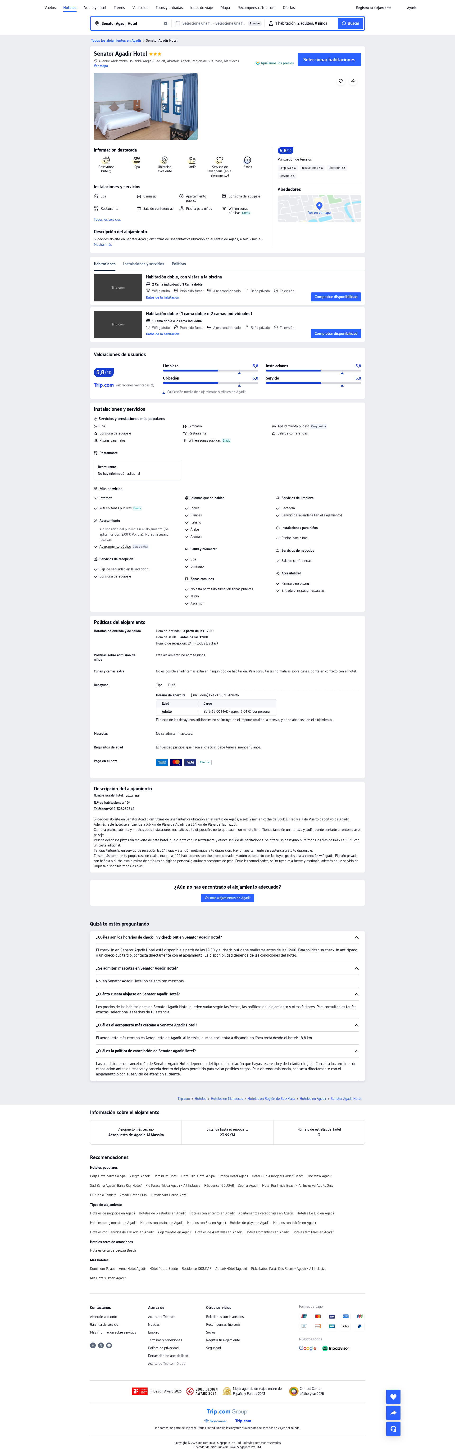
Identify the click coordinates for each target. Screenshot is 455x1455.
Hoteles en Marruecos (227, 1099)
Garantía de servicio (104, 1324)
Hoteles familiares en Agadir (312, 1232)
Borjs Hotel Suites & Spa (108, 1176)
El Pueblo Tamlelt (103, 1195)
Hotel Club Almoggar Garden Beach (278, 1176)
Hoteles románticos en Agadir (267, 1232)
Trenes (119, 8)
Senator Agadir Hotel (120, 53)
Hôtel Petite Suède (164, 1269)
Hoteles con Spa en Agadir (206, 1223)
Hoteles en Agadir (313, 1099)
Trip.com (184, 1099)
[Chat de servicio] (393, 1429)
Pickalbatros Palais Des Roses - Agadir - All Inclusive (288, 1269)
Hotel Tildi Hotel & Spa (198, 1176)
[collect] (393, 1397)
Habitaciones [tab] (105, 264)
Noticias (153, 1324)
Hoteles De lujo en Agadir (315, 1213)
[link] (374, 8)
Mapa (225, 8)
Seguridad (213, 1348)
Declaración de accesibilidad (168, 1356)
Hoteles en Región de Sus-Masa (271, 1099)
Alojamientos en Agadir (174, 1232)
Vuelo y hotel (95, 8)
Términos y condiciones (165, 1340)
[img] (146, 106)
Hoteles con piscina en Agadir (161, 1223)
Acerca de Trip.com (162, 1317)
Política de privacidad (163, 1348)
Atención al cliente (103, 1317)
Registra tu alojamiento (223, 1340)
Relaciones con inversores (225, 1317)
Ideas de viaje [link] (201, 8)
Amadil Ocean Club (133, 1195)
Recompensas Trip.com (256, 8)
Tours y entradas (169, 8)
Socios (210, 1332)
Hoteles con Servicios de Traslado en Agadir (122, 1232)
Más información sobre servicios (113, 1332)
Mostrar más (103, 244)
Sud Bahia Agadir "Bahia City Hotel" (116, 1185)
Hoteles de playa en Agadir (249, 1223)
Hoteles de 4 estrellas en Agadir (218, 1232)
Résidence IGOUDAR (219, 1185)
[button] (399, 8)
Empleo (153, 1332)
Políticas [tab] (179, 264)
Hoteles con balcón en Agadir (294, 1223)
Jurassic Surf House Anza (168, 1195)
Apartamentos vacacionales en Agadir (265, 1213)
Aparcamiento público (293, 426)
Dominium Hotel (165, 1176)
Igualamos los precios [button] (277, 63)
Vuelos (50, 8)
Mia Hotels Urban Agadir (107, 1278)
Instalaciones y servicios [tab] (143, 264)
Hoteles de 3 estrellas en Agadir (162, 1213)
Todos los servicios (107, 219)
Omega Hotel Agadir (233, 1176)
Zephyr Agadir (248, 1185)
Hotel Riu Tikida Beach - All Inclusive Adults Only (297, 1185)
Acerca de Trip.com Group (166, 1363)
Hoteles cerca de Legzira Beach (113, 1250)
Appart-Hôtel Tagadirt (231, 1269)
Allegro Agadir (139, 1176)
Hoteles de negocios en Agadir (112, 1213)
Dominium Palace (102, 1269)
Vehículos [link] (140, 8)
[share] (393, 1413)
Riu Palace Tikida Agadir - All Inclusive (173, 1185)
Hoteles (70, 8)
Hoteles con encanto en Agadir (212, 1213)
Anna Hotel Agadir (132, 1269)
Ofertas (289, 8)
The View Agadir (319, 1176)
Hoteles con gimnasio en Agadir (113, 1223)
